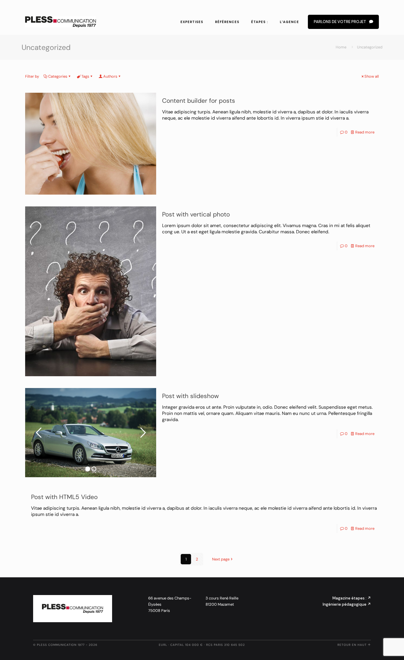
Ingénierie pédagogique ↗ (347, 604)
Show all (371, 76)
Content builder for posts (198, 101)
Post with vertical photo (196, 214)
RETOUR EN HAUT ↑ (354, 645)
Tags (85, 76)
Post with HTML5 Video (64, 497)
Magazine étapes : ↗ (351, 598)
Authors (110, 76)
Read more (364, 132)
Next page (221, 559)
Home (341, 47)
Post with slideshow (190, 396)
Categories (57, 76)
